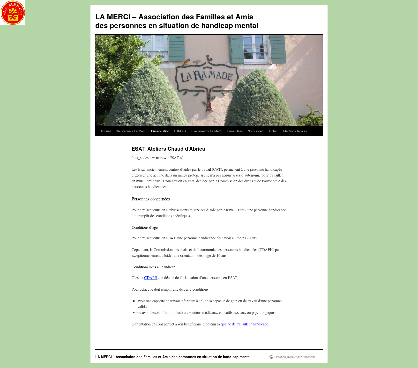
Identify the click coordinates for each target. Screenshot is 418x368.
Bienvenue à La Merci (131, 131)
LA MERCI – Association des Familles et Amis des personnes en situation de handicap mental (176, 20)
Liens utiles (235, 131)
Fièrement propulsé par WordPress (294, 357)
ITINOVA (180, 131)
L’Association (160, 131)
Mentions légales (295, 131)
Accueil (106, 131)
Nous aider (255, 131)
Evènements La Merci (206, 131)
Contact (273, 131)
